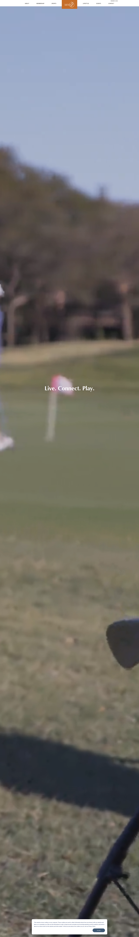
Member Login (114, 1)
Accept (99, 930)
